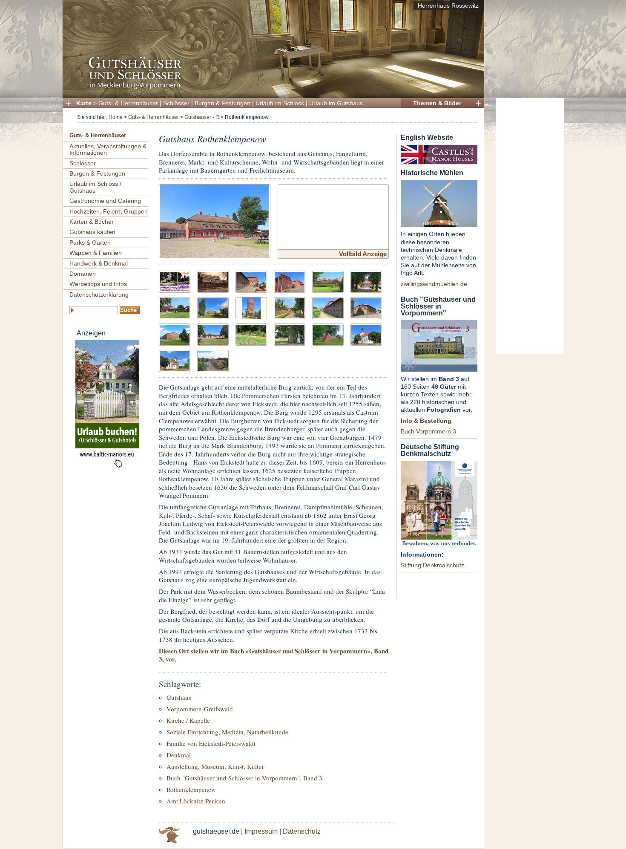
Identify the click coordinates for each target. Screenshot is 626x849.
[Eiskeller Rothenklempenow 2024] (328, 333)
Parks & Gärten (90, 242)
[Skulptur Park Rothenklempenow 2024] (289, 333)
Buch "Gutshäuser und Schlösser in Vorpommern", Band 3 (244, 778)
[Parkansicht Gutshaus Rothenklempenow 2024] (213, 307)
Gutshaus (179, 697)
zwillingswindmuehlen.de (434, 283)
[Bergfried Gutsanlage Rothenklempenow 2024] (251, 307)
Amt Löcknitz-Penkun (196, 801)
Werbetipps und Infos (98, 283)
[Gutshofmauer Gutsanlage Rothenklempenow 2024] (289, 307)
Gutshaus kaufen (92, 231)
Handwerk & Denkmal (98, 263)
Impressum (261, 831)
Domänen (82, 273)
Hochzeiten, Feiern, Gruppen (108, 211)
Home (116, 117)
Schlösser (176, 103)
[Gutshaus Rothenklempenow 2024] (214, 220)
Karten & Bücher (91, 221)
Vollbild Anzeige (363, 253)
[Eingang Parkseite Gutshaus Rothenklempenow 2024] (366, 280)
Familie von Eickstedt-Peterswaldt (211, 743)
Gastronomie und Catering (105, 200)
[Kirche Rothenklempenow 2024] (366, 333)
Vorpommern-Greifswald (200, 709)
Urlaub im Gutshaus (336, 103)
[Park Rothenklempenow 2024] (251, 333)
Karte (84, 103)
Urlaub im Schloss (280, 103)
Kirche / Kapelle (188, 720)
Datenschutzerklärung (99, 294)
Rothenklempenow (191, 789)
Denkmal (179, 755)
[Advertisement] (530, 226)
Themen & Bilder (437, 103)
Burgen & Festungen (222, 103)
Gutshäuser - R (201, 117)
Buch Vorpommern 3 (428, 431)
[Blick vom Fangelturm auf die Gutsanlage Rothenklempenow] (213, 359)
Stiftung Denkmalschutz (432, 565)
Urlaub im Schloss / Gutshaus (95, 186)
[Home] (271, 87)
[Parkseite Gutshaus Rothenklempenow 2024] (328, 280)
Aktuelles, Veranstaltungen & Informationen (107, 149)
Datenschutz (302, 831)
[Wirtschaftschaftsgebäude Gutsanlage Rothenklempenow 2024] (328, 307)
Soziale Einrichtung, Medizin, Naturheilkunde (227, 732)
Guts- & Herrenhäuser (128, 103)
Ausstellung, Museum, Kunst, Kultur (215, 766)
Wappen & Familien (95, 252)
